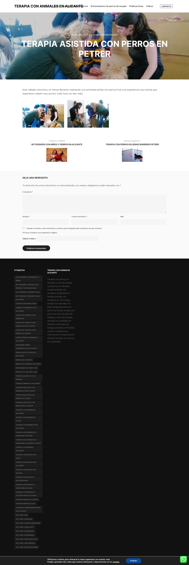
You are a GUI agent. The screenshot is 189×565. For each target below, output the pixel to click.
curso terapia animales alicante (27, 339)
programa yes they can (26, 368)
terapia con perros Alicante (25, 449)
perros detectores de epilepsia (26, 354)
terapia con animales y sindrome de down (26, 434)
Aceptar (133, 560)
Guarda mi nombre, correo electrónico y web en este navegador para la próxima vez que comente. (64, 228)
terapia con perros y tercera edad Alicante (26, 493)
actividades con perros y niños (27, 278)
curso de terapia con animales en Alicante (25, 324)
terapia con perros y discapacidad (25, 478)
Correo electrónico (79, 217)
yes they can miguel (25, 531)
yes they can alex (24, 519)
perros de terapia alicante (28, 364)
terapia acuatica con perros (26, 377)
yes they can (22, 515)
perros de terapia (24, 360)
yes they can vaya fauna (27, 547)
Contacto (166, 6)
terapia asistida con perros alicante (25, 396)
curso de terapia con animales (25, 316)
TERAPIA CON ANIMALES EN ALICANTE (28, 6)
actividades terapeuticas (28, 292)
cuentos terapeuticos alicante (26, 309)
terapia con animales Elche (25, 419)
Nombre (26, 217)
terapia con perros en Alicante (26, 463)
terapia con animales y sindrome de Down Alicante (28, 441)
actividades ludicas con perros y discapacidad (27, 286)
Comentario (28, 192)
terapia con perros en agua (26, 456)
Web (122, 217)
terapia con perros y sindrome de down (25, 486)
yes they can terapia (25, 543)
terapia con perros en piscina (26, 471)
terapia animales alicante (28, 383)
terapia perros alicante (27, 499)
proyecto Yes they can (26, 372)
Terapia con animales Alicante (25, 411)
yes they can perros (25, 535)
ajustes (116, 562)
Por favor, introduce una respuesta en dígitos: (40, 233)
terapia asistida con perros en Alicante (25, 404)
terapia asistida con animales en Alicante (25, 389)
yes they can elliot (25, 527)
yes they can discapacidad (28, 523)
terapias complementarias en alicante (28, 509)
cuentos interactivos (26, 303)
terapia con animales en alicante (27, 426)
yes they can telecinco (26, 539)
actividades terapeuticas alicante (28, 297)
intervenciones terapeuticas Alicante (26, 346)
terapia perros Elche (25, 503)
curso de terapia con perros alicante (25, 331)
